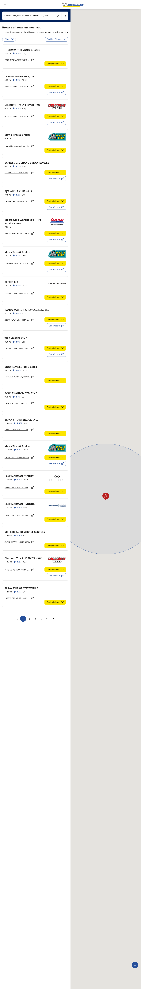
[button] (58, 16)
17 (47, 618)
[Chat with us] (135, 965)
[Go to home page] (73, 4)
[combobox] (35, 16)
